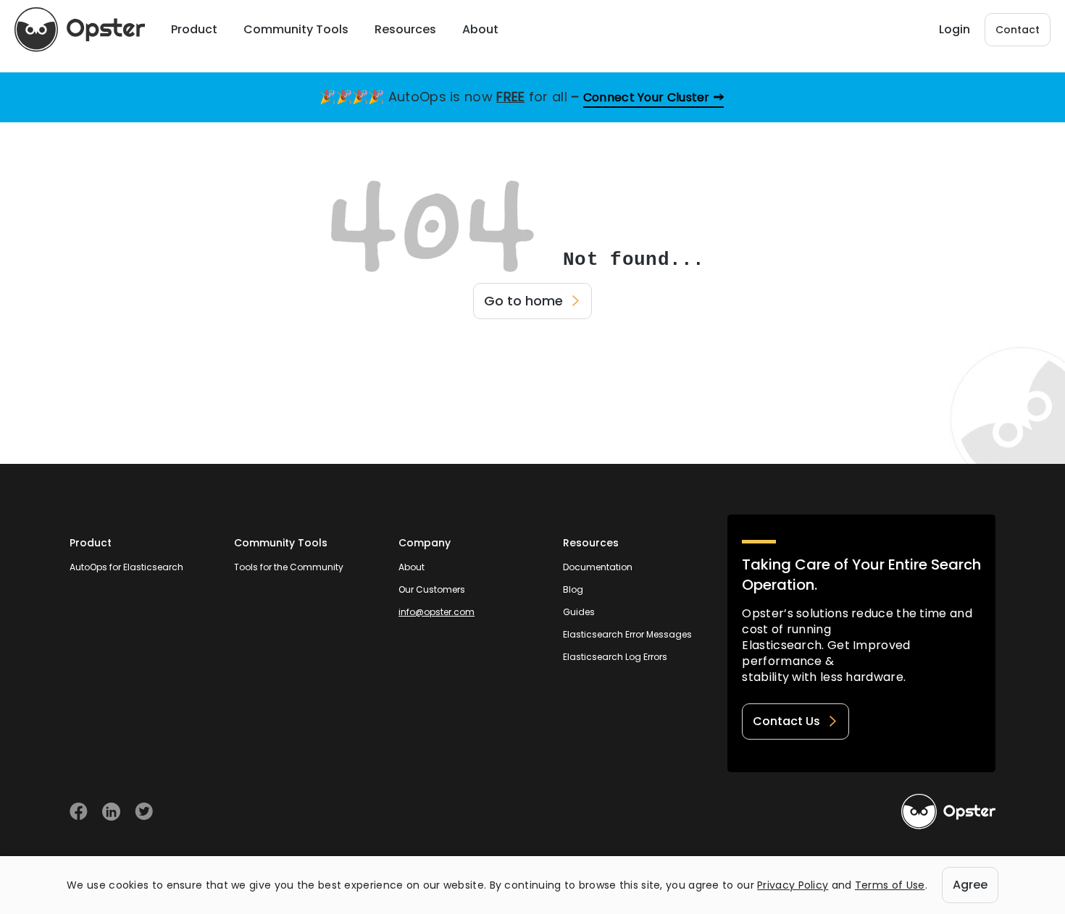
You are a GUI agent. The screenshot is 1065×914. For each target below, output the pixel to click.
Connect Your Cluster (646, 97)
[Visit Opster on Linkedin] (111, 812)
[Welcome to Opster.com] (948, 812)
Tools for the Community (288, 567)
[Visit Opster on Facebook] (79, 812)
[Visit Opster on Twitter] (144, 812)
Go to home (523, 301)
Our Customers (431, 589)
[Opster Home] (79, 29)
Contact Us (786, 721)
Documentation (597, 567)
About (411, 567)
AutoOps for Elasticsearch (126, 567)
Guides (579, 612)
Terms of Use (890, 885)
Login (954, 29)
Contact (1017, 29)
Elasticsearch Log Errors (615, 657)
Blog (573, 589)
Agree (970, 884)
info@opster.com (436, 612)
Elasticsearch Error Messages (627, 634)
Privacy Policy (792, 885)
